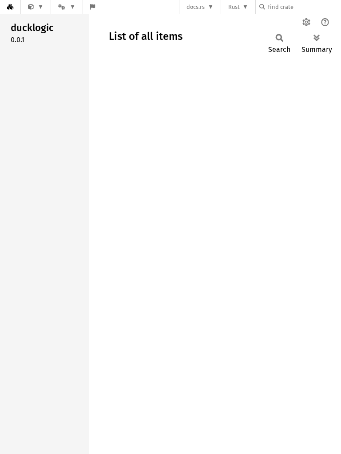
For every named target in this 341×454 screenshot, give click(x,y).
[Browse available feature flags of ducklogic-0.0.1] (92, 7)
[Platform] (66, 7)
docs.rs (195, 7)
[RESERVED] (36, 7)
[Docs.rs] (10, 7)
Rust (234, 7)
